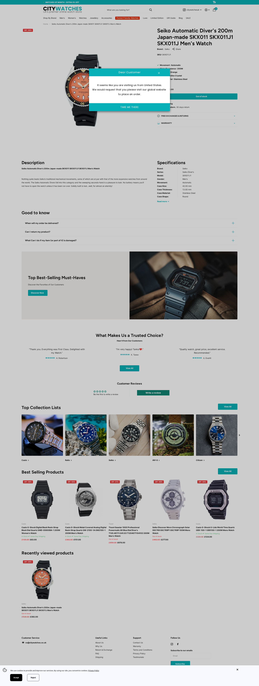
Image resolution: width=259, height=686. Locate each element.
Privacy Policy (93, 670)
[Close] (245, 670)
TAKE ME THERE (129, 107)
